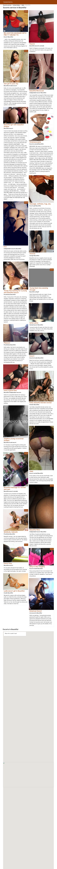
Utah (23, 5)
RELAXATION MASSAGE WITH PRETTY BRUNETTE (15, 34)
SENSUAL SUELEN (11, 532)
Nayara (32, 44)
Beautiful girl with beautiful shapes (14, 125)
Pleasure (7, 343)
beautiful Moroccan (36, 91)
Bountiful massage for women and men (15, 488)
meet (31, 471)
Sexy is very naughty (37, 566)
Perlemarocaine (35, 142)
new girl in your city (11, 84)
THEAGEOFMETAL (8, 2)
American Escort (35, 611)
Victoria (32, 254)
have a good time (10, 390)
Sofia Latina (33, 323)
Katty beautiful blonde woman (40, 403)
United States (16, 5)
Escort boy (8, 563)
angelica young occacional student (13, 439)
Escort (31, 356)
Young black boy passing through (38, 289)
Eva (5, 247)
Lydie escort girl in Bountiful (14, 591)
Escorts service (7, 5)
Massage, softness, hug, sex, (40, 204)
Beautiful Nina (34, 530)
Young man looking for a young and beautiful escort (15, 291)
